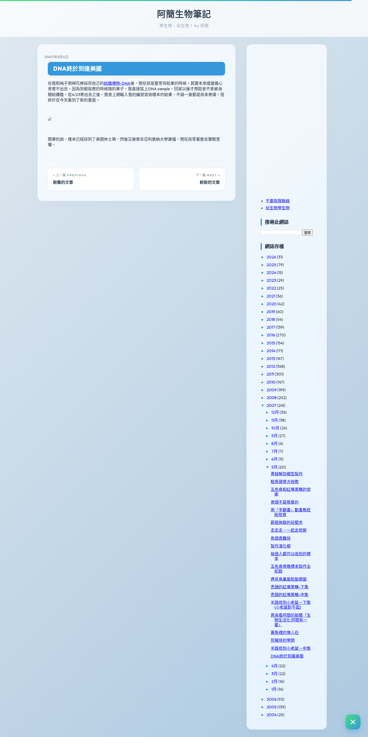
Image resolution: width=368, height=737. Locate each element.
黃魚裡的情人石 (285, 632)
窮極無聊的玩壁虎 (287, 522)
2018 (271, 319)
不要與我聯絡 (278, 200)
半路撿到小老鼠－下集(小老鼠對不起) (291, 605)
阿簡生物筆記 (184, 14)
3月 (274, 673)
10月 (275, 427)
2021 (271, 296)
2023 (272, 280)
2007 (272, 405)
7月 (274, 451)
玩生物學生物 (278, 207)
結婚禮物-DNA (117, 83)
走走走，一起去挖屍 (289, 530)
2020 (272, 303)
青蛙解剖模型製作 (287, 473)
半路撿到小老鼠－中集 (291, 648)
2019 (271, 311)
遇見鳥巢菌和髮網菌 (289, 579)
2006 (272, 699)
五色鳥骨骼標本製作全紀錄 (291, 569)
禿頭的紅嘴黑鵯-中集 (289, 594)
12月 (275, 412)
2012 (271, 366)
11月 (275, 420)
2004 (272, 714)
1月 (274, 689)
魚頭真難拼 (281, 538)
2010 (271, 382)
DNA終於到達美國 (77, 68)
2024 (272, 272)
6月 (274, 459)
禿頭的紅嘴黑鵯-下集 (289, 586)
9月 (274, 435)
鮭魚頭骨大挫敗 (285, 481)
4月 (274, 665)
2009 (272, 389)
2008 (272, 397)
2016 (271, 334)
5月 (274, 467)
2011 (271, 374)
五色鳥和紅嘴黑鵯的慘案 (291, 492)
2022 (272, 288)
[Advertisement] (292, 86)
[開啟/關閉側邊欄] (352, 721)
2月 (274, 681)
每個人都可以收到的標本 (291, 556)
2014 (271, 350)
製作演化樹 (281, 545)
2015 (271, 342)
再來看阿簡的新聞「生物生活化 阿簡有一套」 (291, 620)
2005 (272, 706)
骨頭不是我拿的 (285, 502)
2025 (272, 264)
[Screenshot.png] (50, 129)
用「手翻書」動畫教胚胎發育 (291, 512)
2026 (272, 256)
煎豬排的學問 (283, 640)
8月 (274, 443)
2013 (271, 358)
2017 (271, 327)
